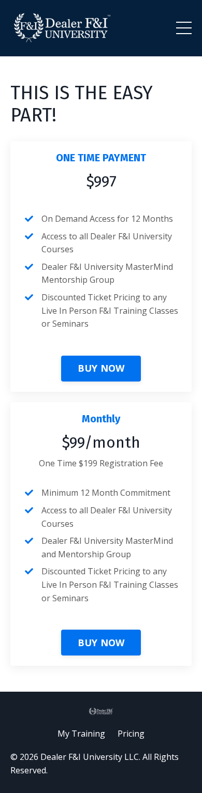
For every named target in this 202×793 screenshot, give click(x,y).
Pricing (131, 733)
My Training (81, 733)
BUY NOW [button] (101, 368)
